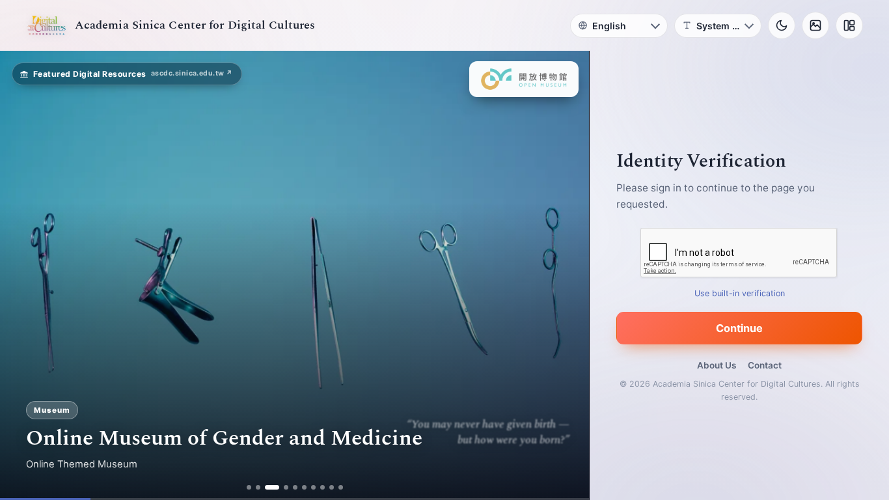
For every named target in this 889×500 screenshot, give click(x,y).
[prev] (23, 275)
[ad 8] (322, 487)
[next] (565, 275)
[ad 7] (313, 487)
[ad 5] (295, 487)
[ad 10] (340, 487)
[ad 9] (331, 487)
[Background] (815, 25)
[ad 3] (272, 487)
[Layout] (849, 25)
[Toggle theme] (781, 25)
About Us (716, 365)
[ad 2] (258, 487)
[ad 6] (304, 487)
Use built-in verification (739, 293)
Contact (765, 365)
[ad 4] (286, 487)
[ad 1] (249, 487)
